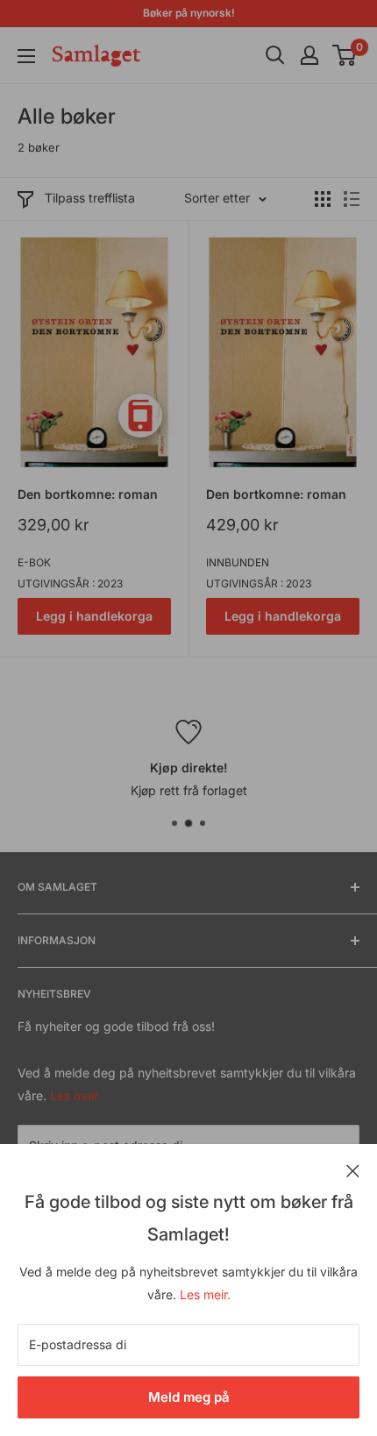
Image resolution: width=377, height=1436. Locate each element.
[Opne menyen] (26, 56)
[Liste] (351, 199)
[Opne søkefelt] (275, 55)
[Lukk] (352, 1169)
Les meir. (205, 1294)
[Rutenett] (323, 199)
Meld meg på (189, 1397)
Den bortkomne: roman (88, 494)
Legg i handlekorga (94, 615)
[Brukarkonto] (309, 55)
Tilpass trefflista (90, 197)
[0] (345, 55)
